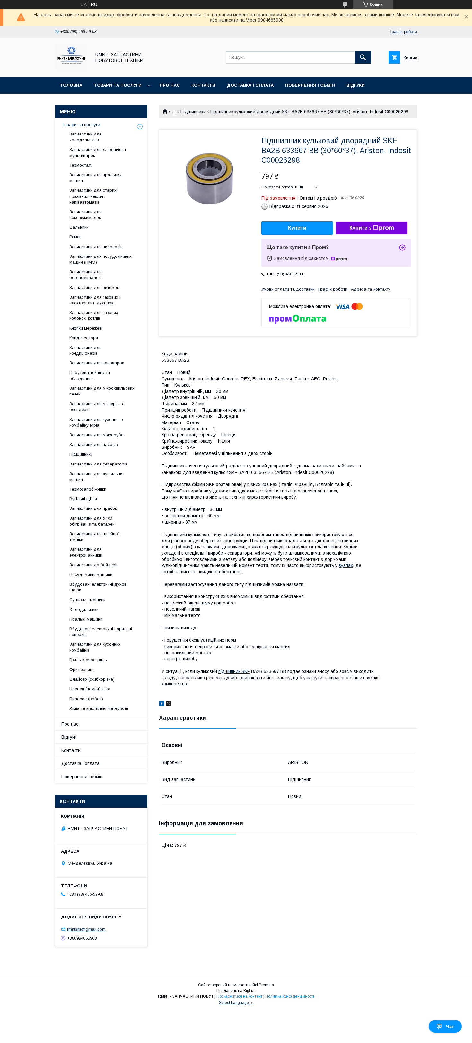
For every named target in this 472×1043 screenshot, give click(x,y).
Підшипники (193, 111)
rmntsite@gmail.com (86, 929)
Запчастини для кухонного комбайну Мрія (96, 422)
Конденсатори (83, 337)
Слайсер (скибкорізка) (92, 679)
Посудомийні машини (90, 574)
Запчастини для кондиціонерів (85, 350)
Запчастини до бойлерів (93, 564)
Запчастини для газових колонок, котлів (93, 315)
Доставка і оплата (250, 85)
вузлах (346, 565)
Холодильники (84, 609)
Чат (450, 1026)
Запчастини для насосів (93, 444)
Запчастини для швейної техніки (94, 536)
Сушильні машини (87, 599)
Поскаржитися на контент (239, 996)
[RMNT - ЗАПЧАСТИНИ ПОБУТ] (71, 68)
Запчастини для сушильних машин (97, 476)
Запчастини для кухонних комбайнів (95, 647)
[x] (168, 704)
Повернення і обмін (310, 85)
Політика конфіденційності (289, 996)
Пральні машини (85, 619)
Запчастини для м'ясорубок (97, 434)
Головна (71, 85)
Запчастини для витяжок (94, 287)
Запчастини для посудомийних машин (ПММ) (100, 259)
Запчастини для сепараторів (98, 464)
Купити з (360, 227)
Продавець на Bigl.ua (236, 990)
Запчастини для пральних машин (95, 177)
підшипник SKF (234, 671)
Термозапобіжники (87, 489)
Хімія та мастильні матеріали (98, 708)
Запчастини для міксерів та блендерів (97, 406)
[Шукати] (363, 57)
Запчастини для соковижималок (85, 214)
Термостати (81, 165)
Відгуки (355, 85)
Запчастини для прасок (93, 508)
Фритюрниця (82, 669)
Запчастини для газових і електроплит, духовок (94, 300)
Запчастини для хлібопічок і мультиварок (97, 152)
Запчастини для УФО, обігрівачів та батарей (92, 521)
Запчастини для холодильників (85, 137)
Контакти (203, 85)
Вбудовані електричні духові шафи (98, 587)
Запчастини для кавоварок (96, 363)
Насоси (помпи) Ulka (89, 688)
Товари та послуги (118, 85)
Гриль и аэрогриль (88, 659)
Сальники (79, 227)
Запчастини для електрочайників (85, 552)
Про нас (170, 85)
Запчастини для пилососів (96, 246)
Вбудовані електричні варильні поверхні (100, 631)
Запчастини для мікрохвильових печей (102, 391)
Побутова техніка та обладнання (89, 375)
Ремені (76, 236)
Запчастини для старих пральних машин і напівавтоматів (93, 196)
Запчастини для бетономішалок (85, 274)
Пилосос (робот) (86, 698)
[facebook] (161, 704)
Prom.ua (266, 985)
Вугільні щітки (83, 498)
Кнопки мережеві (85, 328)
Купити (297, 227)
